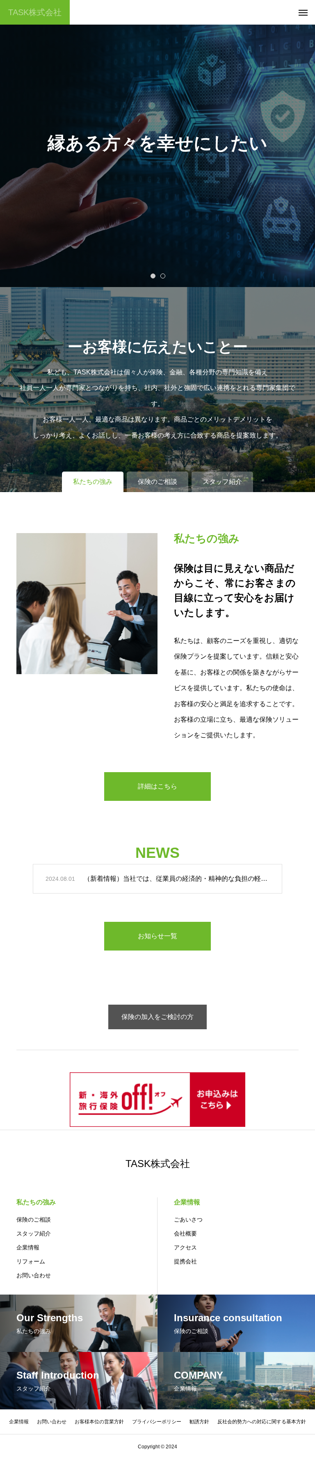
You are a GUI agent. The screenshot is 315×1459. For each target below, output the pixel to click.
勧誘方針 (199, 1422)
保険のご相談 (33, 1219)
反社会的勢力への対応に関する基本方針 (261, 1422)
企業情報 (27, 1247)
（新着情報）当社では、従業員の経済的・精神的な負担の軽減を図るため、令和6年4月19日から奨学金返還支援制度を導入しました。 (176, 878)
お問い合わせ (33, 1275)
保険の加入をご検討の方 (157, 1016)
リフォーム (30, 1261)
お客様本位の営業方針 (99, 1422)
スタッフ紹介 (33, 1233)
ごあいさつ (188, 1219)
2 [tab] (163, 276)
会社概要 (185, 1233)
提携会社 (185, 1261)
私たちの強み (36, 1202)
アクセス (185, 1247)
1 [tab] (153, 276)
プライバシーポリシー (156, 1422)
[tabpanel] (157, 143)
